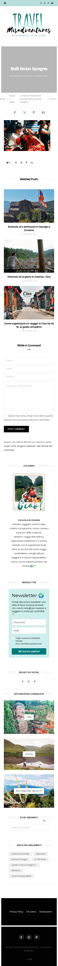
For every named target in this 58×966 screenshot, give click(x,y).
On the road (40, 859)
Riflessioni (15, 870)
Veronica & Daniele (23, 76)
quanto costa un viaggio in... (24, 865)
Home (2, 99)
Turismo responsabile (21, 876)
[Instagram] (29, 937)
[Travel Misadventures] (29, 24)
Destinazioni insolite (20, 853)
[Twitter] (24, 112)
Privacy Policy (16, 911)
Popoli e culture (12, 98)
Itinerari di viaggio (19, 859)
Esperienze (40, 853)
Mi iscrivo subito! (29, 651)
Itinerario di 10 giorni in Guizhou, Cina (28, 276)
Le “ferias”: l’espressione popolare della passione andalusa (31, 98)
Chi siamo (31, 911)
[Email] (43, 112)
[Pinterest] (34, 112)
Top (30, 959)
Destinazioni (45, 911)
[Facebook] (15, 112)
